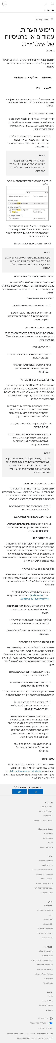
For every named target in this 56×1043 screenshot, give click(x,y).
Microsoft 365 (48, 816)
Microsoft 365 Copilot (45, 933)
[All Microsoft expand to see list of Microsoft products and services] (52, 3)
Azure (51, 915)
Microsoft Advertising (45, 929)
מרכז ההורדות (48, 838)
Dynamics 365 (48, 919)
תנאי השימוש (24, 1034)
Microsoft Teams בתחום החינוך (42, 869)
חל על (49, 50)
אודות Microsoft (47, 1001)
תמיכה (50, 10)
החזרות (50, 843)
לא (19, 791)
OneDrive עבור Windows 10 (35, 598)
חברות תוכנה (48, 978)
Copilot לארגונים (47, 806)
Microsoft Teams (47, 938)
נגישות (33, 1038)
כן (36, 791)
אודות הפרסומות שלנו (45, 1038)
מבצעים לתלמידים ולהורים (44, 888)
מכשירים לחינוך (47, 865)
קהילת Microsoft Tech (45, 965)
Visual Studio (48, 983)
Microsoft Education (46, 860)
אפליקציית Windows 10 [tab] (25, 77)
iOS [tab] (38, 88)
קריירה (50, 996)
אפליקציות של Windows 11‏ (43, 820)
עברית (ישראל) (43, 1018)
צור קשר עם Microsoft (45, 1034)
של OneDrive (36, 595)
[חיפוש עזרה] (46, 3)
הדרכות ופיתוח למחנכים (44, 883)
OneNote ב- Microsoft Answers (25, 771)
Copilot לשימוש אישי (45, 811)
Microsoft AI (48, 906)
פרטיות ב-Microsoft (46, 1005)
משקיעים (49, 1010)
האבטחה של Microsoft (45, 910)
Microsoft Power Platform (44, 974)
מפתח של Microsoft (46, 951)
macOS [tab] (47, 88)
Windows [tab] (46, 77)
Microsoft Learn (47, 955)
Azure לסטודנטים (47, 892)
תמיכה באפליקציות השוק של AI (42, 960)
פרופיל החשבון (48, 833)
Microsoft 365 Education (44, 874)
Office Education (47, 879)
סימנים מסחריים (12, 1034)
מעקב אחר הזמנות (46, 847)
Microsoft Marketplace (45, 969)
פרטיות (32, 1034)
